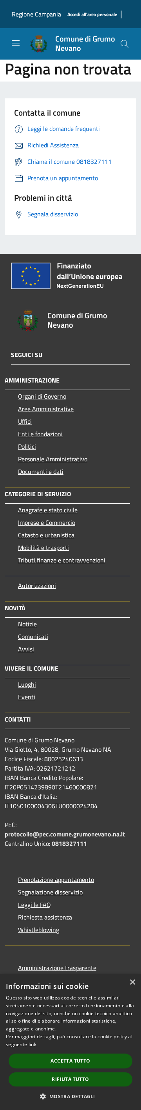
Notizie (27, 624)
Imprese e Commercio (46, 522)
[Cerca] (124, 44)
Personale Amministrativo (52, 459)
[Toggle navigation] (15, 43)
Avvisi (26, 649)
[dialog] (70, 1042)
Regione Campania (36, 14)
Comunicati (33, 636)
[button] (70, 1096)
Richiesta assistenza (45, 917)
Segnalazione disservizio (50, 892)
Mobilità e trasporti (43, 547)
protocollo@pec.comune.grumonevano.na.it (65, 834)
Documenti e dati (40, 471)
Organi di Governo (42, 396)
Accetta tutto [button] (70, 1060)
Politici (27, 446)
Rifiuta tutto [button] (70, 1079)
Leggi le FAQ (34, 904)
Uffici (25, 421)
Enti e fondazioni (40, 434)
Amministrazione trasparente (57, 967)
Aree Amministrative (46, 409)
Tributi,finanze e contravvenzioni (61, 560)
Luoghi (27, 684)
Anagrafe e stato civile (48, 510)
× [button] (132, 982)
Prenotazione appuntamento (56, 879)
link (32, 1044)
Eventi (26, 697)
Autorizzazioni (37, 585)
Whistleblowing (38, 929)
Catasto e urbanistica (46, 535)
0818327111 (69, 843)
